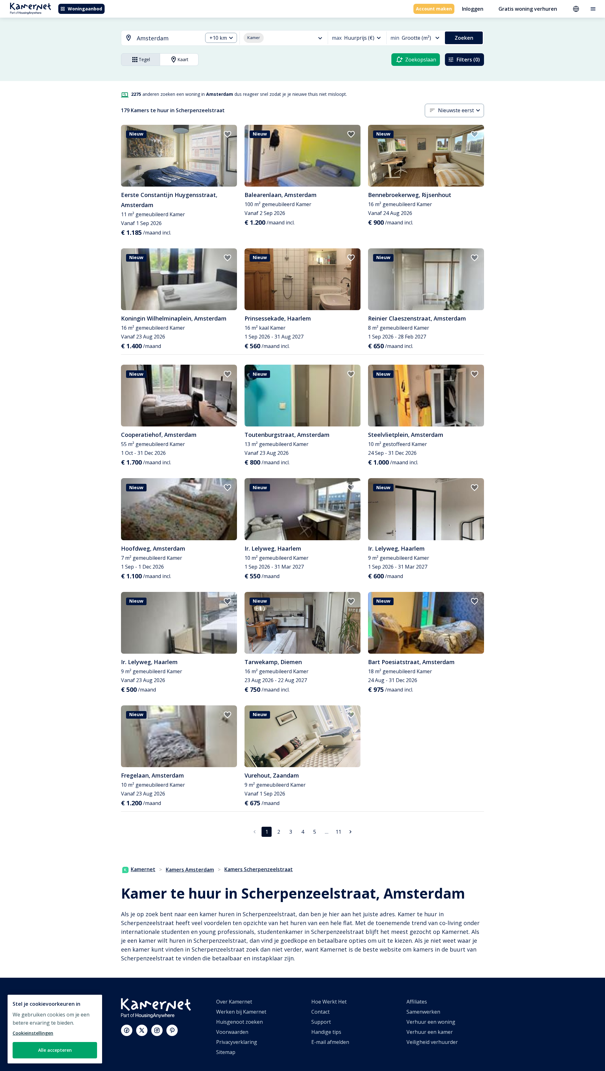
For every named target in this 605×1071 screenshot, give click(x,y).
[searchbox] (167, 38)
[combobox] (158, 38)
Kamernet (143, 869)
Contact (320, 1011)
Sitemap (225, 1052)
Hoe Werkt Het (329, 1001)
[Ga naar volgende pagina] (350, 832)
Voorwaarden (232, 1031)
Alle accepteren (55, 1050)
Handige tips (326, 1031)
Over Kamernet (234, 1001)
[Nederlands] (576, 9)
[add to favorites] (227, 134)
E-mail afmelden (330, 1042)
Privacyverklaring (236, 1042)
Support (321, 1021)
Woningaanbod (85, 9)
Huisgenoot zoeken (239, 1021)
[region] (55, 1029)
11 (338, 831)
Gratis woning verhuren (527, 8)
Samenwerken (423, 1011)
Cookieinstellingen (33, 1033)
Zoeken (464, 37)
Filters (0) (468, 59)
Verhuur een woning (430, 1021)
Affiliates (416, 1001)
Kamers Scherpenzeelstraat (258, 869)
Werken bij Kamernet (241, 1011)
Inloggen (472, 8)
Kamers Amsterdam (190, 869)
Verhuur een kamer (429, 1031)
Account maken (434, 9)
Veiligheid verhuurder (432, 1042)
